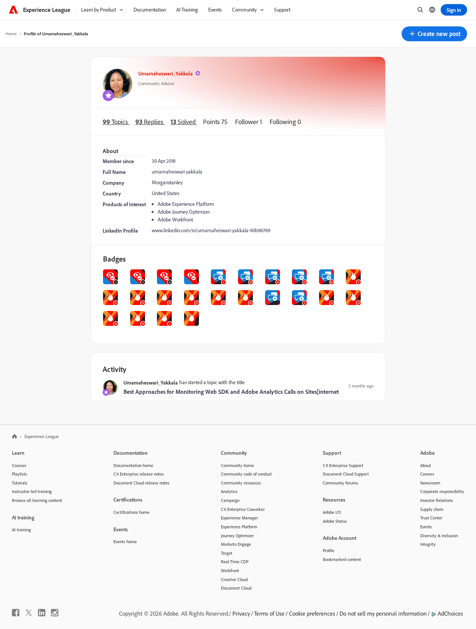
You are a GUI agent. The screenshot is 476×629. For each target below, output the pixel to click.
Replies (150, 121)
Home (11, 33)
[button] (434, 33)
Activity (114, 369)
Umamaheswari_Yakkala (165, 73)
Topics (116, 121)
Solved (184, 121)
